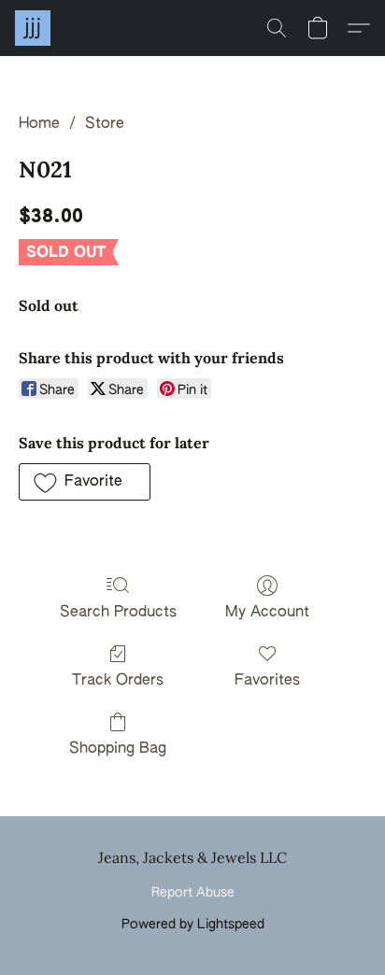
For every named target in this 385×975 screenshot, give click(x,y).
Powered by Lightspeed (192, 924)
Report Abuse (193, 892)
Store (104, 124)
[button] (33, 28)
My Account (267, 612)
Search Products (118, 612)
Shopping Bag (117, 749)
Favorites (267, 680)
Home (39, 124)
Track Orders (118, 680)
